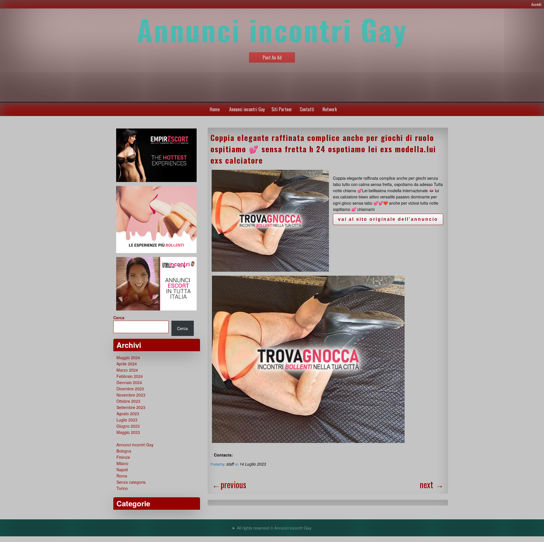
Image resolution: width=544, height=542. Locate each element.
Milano (122, 463)
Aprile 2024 (126, 364)
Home (215, 109)
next (432, 484)
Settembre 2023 (130, 407)
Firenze (123, 457)
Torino (122, 488)
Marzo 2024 (127, 370)
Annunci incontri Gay (247, 109)
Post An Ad (272, 57)
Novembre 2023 (130, 395)
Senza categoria (131, 482)
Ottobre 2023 (128, 401)
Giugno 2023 (128, 426)
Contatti (307, 109)
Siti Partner (281, 109)
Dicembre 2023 (130, 388)
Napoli (122, 469)
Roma (121, 476)
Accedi (536, 4)
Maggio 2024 (128, 357)
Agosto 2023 (127, 413)
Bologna (123, 451)
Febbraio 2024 (129, 376)
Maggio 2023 (128, 432)
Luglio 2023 (126, 420)
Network (329, 109)
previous (229, 484)
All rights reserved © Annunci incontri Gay (274, 528)
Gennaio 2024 (129, 382)
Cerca (118, 317)
